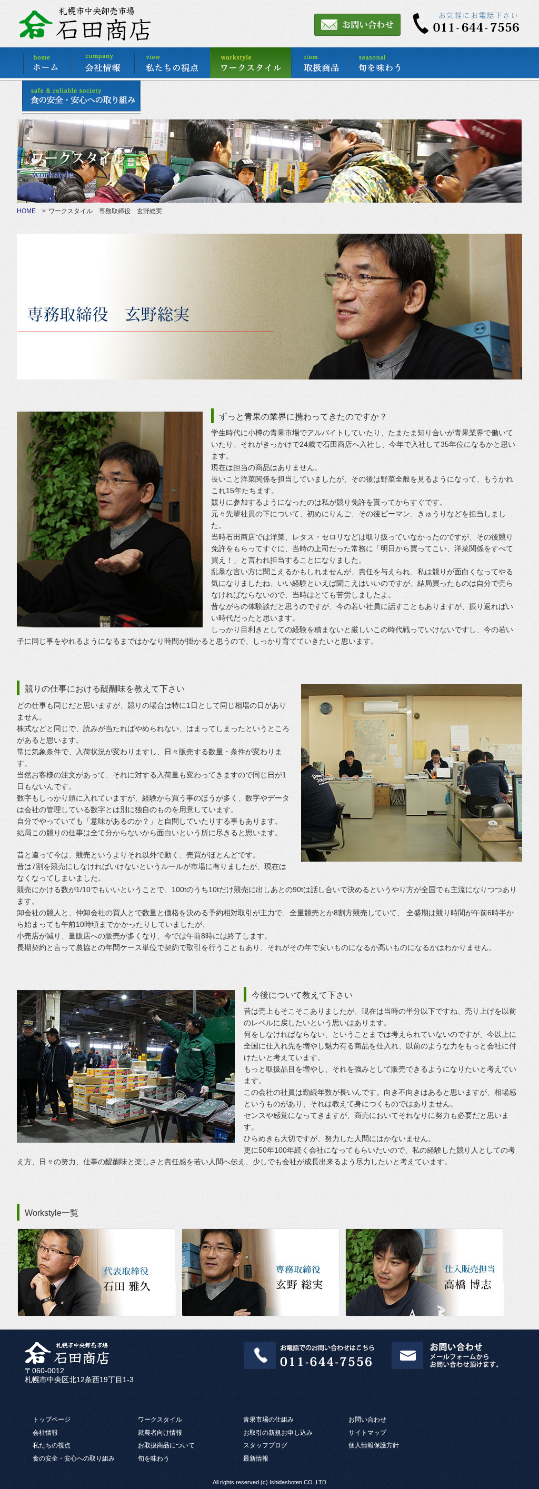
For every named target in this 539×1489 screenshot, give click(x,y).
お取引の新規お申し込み (278, 1432)
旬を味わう (153, 1458)
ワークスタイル (160, 1419)
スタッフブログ (265, 1445)
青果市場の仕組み (268, 1419)
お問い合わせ (367, 1419)
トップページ (52, 1419)
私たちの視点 (52, 1445)
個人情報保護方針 (373, 1445)
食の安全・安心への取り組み (74, 1458)
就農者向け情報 (160, 1432)
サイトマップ (367, 1432)
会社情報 (45, 1432)
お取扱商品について (166, 1445)
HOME (26, 211)
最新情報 (255, 1458)
